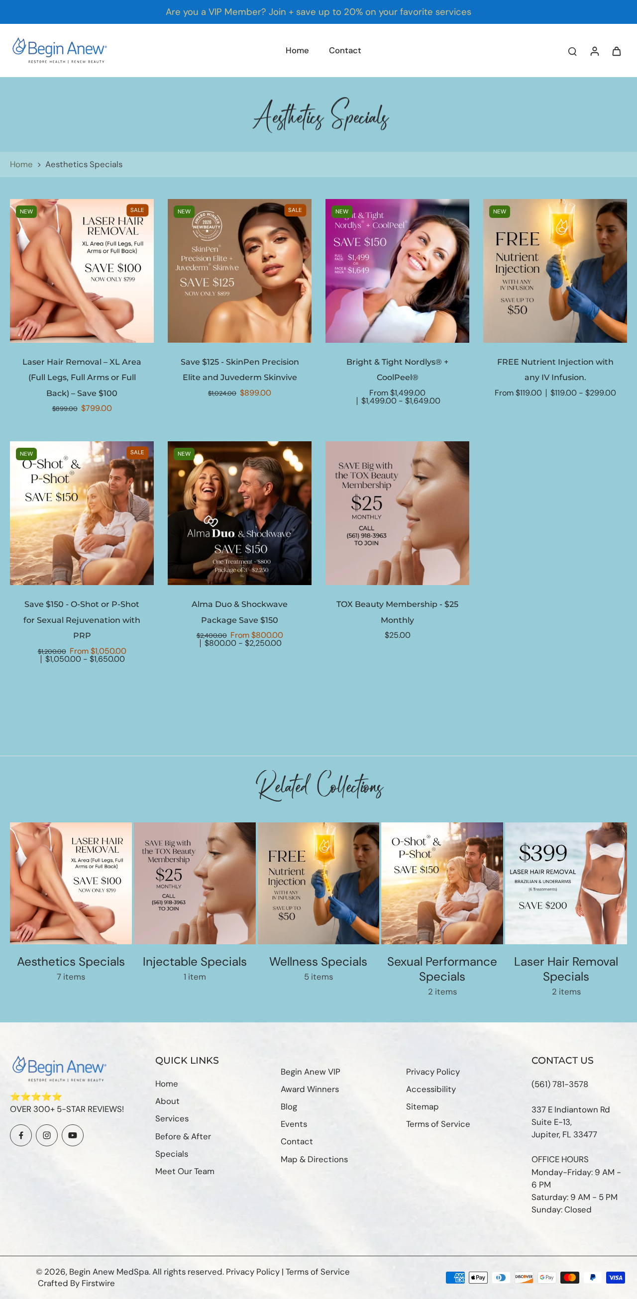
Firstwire (98, 1283)
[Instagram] (47, 1135)
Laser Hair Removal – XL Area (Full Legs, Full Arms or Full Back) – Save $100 (81, 377)
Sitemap (422, 1106)
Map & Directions (314, 1159)
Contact (297, 1141)
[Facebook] (21, 1135)
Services (172, 1118)
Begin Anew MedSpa (109, 1271)
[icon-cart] (616, 51)
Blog (289, 1106)
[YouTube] (73, 1135)
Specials (171, 1153)
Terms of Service (438, 1123)
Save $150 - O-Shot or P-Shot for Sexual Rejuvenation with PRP (81, 620)
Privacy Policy (433, 1071)
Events (294, 1123)
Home (21, 164)
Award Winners (310, 1089)
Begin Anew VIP (310, 1071)
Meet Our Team (184, 1171)
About (167, 1101)
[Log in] (594, 50)
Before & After (183, 1136)
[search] (572, 51)
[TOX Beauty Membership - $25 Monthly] (397, 513)
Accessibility (431, 1089)
